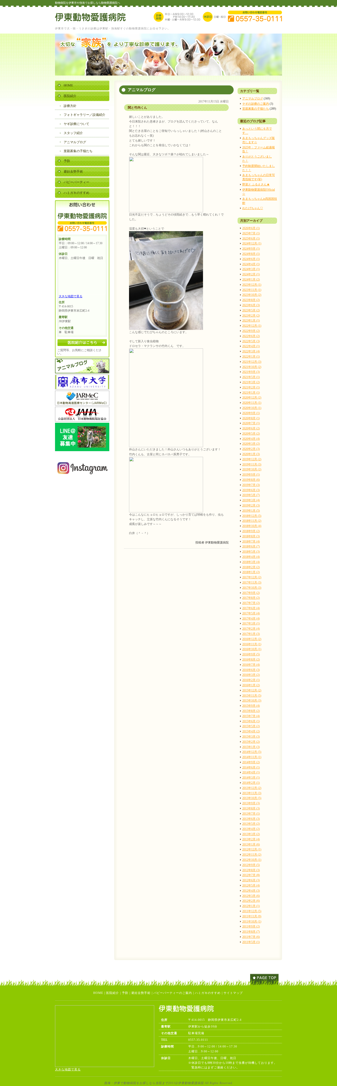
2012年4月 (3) (251, 890)
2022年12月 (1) (251, 325)
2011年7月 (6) (251, 937)
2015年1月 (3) (251, 747)
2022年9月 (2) (251, 331)
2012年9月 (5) (251, 865)
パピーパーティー (76, 182)
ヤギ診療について (76, 124)
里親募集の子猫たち (255, 108)
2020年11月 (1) (251, 402)
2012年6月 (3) (251, 880)
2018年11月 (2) (251, 521)
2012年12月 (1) (251, 849)
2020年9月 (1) (251, 413)
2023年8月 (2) (251, 300)
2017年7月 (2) (251, 603)
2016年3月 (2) (251, 675)
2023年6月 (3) (251, 305)
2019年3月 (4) (251, 500)
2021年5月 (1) (251, 377)
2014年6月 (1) (251, 767)
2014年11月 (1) (251, 757)
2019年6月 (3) (251, 490)
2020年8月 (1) (251, 418)
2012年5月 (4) (251, 885)
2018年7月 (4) (251, 541)
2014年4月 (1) (251, 772)
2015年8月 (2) (251, 711)
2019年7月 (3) (251, 485)
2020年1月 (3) (251, 454)
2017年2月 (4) (251, 628)
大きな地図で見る (70, 296)
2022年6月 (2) (251, 336)
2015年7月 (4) (251, 716)
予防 (67, 161)
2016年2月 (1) (251, 680)
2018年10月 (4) (251, 526)
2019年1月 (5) (251, 510)
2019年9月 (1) (251, 474)
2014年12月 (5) (251, 752)
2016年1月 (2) (251, 685)
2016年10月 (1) (251, 649)
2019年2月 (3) (251, 505)
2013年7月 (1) (251, 813)
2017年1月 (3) (251, 634)
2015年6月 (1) (251, 721)
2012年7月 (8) (251, 875)
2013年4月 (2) (251, 829)
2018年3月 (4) (251, 562)
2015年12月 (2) (251, 690)
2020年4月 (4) (251, 439)
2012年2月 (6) (251, 901)
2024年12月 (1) (251, 243)
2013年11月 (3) (251, 793)
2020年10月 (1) (251, 408)
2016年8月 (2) (251, 659)
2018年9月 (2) (251, 531)
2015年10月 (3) (251, 700)
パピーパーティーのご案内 (172, 993)
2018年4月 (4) (251, 557)
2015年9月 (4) (251, 705)
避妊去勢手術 (73, 171)
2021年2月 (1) (251, 387)
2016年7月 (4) (251, 664)
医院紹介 (70, 96)
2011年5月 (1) (251, 942)
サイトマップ (233, 993)
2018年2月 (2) (251, 567)
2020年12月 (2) (251, 397)
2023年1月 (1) (251, 320)
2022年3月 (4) (251, 351)
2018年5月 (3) (251, 551)
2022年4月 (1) (251, 346)
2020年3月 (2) (251, 443)
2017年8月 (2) (251, 598)
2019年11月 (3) (251, 464)
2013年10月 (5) (251, 798)
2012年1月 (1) (251, 906)
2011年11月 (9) (251, 916)
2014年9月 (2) (251, 762)
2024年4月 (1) (251, 264)
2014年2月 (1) (251, 782)
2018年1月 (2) (251, 572)
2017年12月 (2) (251, 577)
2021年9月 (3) (251, 372)
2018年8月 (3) (251, 536)
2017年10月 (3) (251, 587)
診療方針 (70, 106)
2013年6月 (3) (251, 819)
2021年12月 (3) (251, 361)
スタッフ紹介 (73, 133)
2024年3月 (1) (251, 269)
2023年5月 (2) (251, 310)
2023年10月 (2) (251, 295)
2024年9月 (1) (251, 248)
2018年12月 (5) (251, 516)
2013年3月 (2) (251, 834)
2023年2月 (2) (251, 315)
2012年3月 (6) (251, 896)
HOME (68, 85)
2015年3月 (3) (251, 736)
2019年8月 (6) (251, 480)
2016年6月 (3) (251, 670)
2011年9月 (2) (251, 926)
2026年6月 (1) (251, 228)
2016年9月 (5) (251, 654)
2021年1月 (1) (251, 392)
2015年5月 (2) (251, 726)
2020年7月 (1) (251, 423)
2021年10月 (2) (251, 367)
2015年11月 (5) (251, 695)
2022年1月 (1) (251, 356)
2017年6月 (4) (251, 608)
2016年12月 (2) (251, 639)
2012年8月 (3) (251, 870)
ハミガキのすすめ (76, 193)
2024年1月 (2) (251, 279)
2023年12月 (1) (251, 284)
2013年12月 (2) (251, 788)
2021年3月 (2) (251, 382)
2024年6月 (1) (251, 259)
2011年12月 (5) (251, 911)
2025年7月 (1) (251, 233)
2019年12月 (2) (251, 459)
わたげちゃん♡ (252, 208)
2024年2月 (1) (251, 274)
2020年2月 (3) (251, 449)
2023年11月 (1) (251, 290)
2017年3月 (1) (251, 623)
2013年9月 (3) (251, 803)
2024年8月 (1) (251, 254)
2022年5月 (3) (251, 341)
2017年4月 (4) (251, 618)
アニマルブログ (252, 98)
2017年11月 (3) (251, 582)
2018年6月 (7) (251, 546)
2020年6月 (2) (251, 428)
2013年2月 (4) (251, 839)
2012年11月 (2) (251, 854)
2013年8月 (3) (251, 808)
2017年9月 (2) (251, 593)
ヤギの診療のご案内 (255, 103)
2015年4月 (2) (251, 731)
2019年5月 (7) (251, 495)
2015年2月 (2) (251, 742)
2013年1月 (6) (251, 844)
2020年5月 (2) (251, 433)
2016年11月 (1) (251, 644)
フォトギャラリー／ (84, 115)
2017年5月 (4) (251, 613)
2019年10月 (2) (251, 469)
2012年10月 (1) (251, 860)
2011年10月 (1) (251, 921)
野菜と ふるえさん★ (256, 184)
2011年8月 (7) (251, 931)
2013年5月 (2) (251, 823)
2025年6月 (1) (251, 238)
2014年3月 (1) (251, 777)
